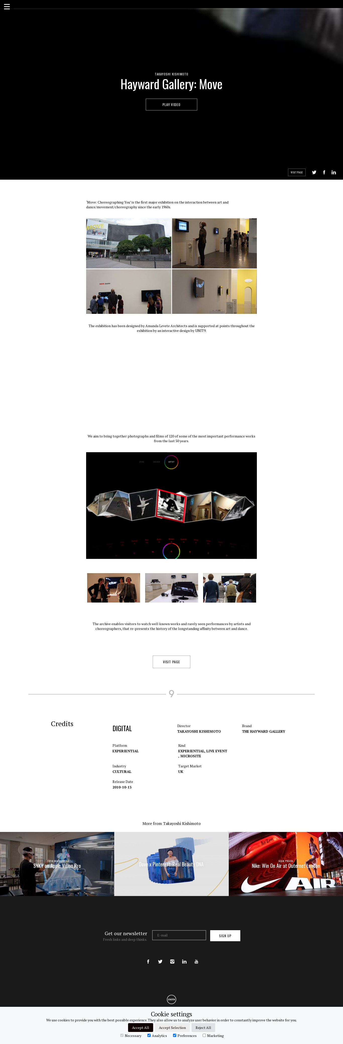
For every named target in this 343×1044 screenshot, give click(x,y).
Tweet (314, 172)
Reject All (203, 1027)
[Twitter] (160, 957)
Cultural (121, 771)
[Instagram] (172, 957)
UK (180, 771)
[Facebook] (148, 957)
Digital (122, 728)
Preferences (187, 1035)
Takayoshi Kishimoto (172, 74)
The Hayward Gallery (263, 731)
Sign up (225, 935)
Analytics (159, 1035)
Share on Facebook (324, 172)
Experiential (125, 751)
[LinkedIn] (184, 957)
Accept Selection (172, 1027)
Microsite (190, 756)
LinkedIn (333, 172)
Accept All (140, 1027)
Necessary (133, 1035)
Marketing (215, 1035)
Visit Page (297, 172)
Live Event (216, 751)
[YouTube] (196, 957)
